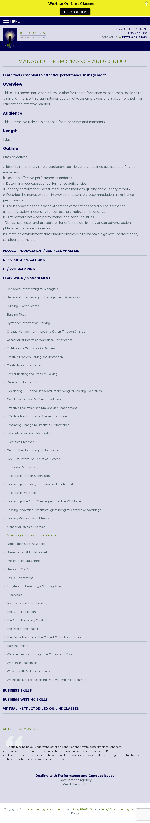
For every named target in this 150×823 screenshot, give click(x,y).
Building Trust (16, 314)
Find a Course (137, 33)
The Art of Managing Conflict (26, 620)
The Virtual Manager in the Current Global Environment (44, 637)
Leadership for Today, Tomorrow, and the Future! (40, 484)
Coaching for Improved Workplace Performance (40, 340)
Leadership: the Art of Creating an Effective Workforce (44, 501)
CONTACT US (109, 37)
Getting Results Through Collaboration (33, 450)
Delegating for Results (22, 382)
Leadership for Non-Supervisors (28, 476)
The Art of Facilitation (21, 612)
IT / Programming (19, 269)
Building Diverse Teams (23, 306)
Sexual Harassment (20, 578)
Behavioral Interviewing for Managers (32, 289)
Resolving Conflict (19, 569)
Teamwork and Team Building (27, 603)
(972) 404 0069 (134, 37)
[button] (6, 21)
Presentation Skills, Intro (23, 561)
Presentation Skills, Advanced (27, 552)
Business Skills (17, 690)
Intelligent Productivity (22, 467)
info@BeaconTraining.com (118, 809)
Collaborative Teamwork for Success (31, 348)
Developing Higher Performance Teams (34, 399)
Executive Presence (20, 442)
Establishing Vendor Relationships (30, 433)
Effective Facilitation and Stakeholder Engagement (42, 408)
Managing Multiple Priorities (26, 527)
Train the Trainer (17, 645)
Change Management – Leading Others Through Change (46, 331)
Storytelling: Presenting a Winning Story (34, 586)
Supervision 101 (17, 595)
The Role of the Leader (22, 629)
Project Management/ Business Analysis (41, 251)
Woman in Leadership (22, 663)
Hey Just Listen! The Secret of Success (33, 459)
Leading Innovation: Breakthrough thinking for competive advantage (54, 510)
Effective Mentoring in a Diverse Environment (38, 416)
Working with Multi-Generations (28, 671)
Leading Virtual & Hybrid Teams (28, 518)
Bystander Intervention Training (28, 323)
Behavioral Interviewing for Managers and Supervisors (43, 297)
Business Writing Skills (25, 699)
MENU (15, 22)
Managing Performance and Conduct (32, 535)
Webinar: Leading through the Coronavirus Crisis (39, 654)
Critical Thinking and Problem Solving (32, 374)
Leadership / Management (27, 278)
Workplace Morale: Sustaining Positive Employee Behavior (46, 680)
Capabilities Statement (131, 28)
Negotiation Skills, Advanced (26, 544)
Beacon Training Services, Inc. (43, 809)
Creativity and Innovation (24, 365)
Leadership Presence (21, 493)
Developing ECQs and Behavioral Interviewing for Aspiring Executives (54, 391)
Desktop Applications (24, 260)
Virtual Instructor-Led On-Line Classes (41, 709)
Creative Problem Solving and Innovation (35, 357)
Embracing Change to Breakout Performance (38, 425)
